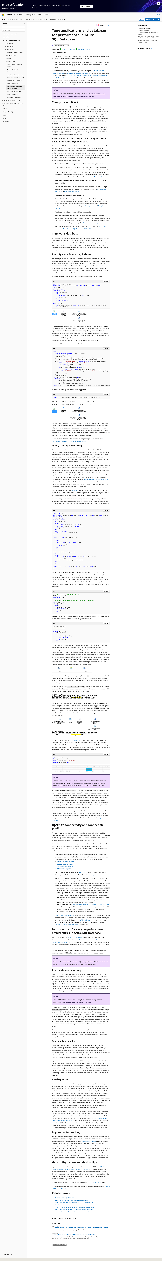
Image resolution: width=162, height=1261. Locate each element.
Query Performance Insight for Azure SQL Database (71, 1200)
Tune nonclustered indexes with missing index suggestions (74, 1210)
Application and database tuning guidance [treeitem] (14, 87)
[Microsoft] (3, 15)
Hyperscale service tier (75, 937)
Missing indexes (90, 206)
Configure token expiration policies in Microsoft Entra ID (91, 904)
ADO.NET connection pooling (66, 862)
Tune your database (143, 30)
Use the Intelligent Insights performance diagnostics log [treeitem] (15, 76)
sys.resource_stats (76, 740)
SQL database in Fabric (85, 49)
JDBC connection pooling (65, 866)
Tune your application (144, 28)
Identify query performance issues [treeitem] (15, 66)
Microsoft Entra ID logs (83, 920)
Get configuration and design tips (147, 40)
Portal (141, 19)
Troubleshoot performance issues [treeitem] (15, 71)
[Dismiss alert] (158, 3)
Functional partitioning (71, 191)
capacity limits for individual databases (87, 940)
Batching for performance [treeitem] (14, 80)
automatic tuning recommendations (78, 73)
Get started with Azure (152, 19)
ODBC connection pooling (65, 864)
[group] (81, 368)
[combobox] (13, 27)
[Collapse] (24, 23)
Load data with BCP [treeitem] (12, 83)
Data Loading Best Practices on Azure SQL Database (76, 1212)
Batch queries (98, 177)
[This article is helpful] (152, 48)
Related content (142, 42)
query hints (75, 490)
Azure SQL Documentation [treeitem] (10, 34)
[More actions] (108, 25)
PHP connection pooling (64, 869)
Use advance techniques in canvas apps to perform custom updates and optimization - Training (80, 1227)
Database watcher (61, 1205)
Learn (54, 25)
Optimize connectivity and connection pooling (148, 33)
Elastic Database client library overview (77, 1002)
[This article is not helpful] (154, 48)
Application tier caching (90, 223)
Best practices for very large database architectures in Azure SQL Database (148, 37)
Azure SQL (66, 25)
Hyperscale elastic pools (59, 942)
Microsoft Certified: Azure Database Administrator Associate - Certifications (74, 1235)
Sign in (158, 14)
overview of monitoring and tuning (81, 75)
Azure (59, 25)
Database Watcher (61, 925)
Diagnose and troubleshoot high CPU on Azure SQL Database (74, 1207)
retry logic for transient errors (98, 875)
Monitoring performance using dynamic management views (74, 1202)
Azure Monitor (73, 925)
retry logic (82, 872)
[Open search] (153, 14)
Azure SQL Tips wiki (94, 1182)
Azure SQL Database (76, 25)
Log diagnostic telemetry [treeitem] (14, 91)
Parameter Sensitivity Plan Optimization (96, 479)
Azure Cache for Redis (88, 1141)
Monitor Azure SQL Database (64, 915)
